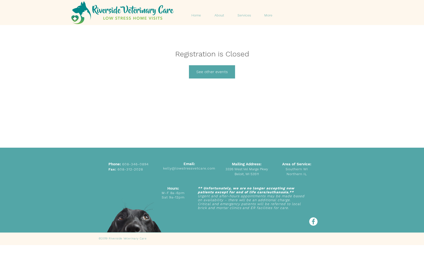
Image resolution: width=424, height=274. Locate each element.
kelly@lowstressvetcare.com (189, 168)
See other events (212, 71)
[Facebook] (313, 221)
